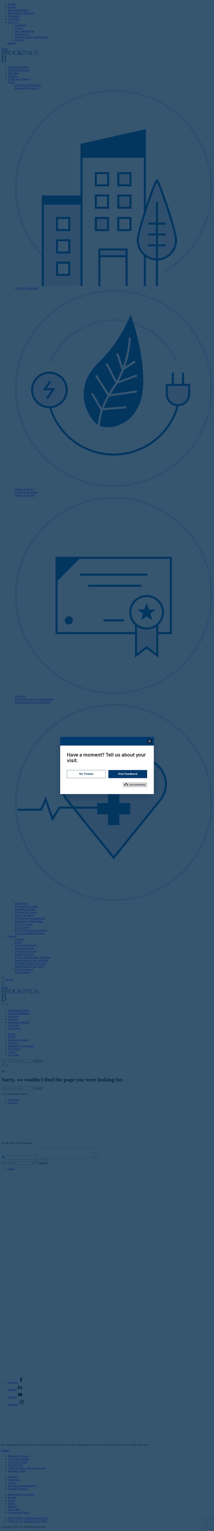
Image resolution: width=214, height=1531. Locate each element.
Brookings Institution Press (22, 1485)
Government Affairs (18, 1512)
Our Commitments (24, 31)
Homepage (14, 1099)
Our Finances (22, 34)
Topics (11, 82)
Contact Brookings (18, 1488)
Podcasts (12, 1506)
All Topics (13, 1025)
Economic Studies (17, 1462)
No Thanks (86, 774)
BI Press (19, 40)
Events (11, 7)
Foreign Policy (16, 1465)
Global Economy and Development (26, 1468)
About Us (13, 22)
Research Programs (18, 10)
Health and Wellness (19, 79)
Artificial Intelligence (19, 70)
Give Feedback (127, 774)
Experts (12, 4)
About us (13, 1102)
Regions (12, 936)
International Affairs (18, 67)
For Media (13, 19)
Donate (12, 43)
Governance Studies (18, 1459)
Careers (19, 28)
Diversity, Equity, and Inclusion (31, 37)
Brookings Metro (17, 1471)
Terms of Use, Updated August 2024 (27, 1521)
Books (11, 1503)
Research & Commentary (21, 13)
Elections (13, 76)
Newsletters (14, 16)
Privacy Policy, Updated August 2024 (28, 1518)
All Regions (14, 1028)
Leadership (20, 25)
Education (13, 73)
